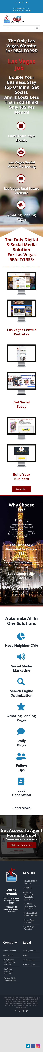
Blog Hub (28, 881)
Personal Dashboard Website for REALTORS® (29, 889)
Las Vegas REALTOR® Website (8, 964)
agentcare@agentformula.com (21, 10)
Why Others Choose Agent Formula (9, 955)
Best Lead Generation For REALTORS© (30, 899)
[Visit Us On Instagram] (38, 1045)
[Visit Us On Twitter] (27, 1045)
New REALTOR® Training (30, 875)
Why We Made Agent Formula (10, 972)
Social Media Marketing (29, 914)
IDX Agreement (30, 944)
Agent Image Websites (29, 921)
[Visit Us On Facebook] (32, 1045)
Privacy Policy (29, 953)
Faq (25, 949)
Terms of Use (29, 958)
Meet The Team (10, 944)
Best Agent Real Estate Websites (30, 907)
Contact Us (8, 949)
